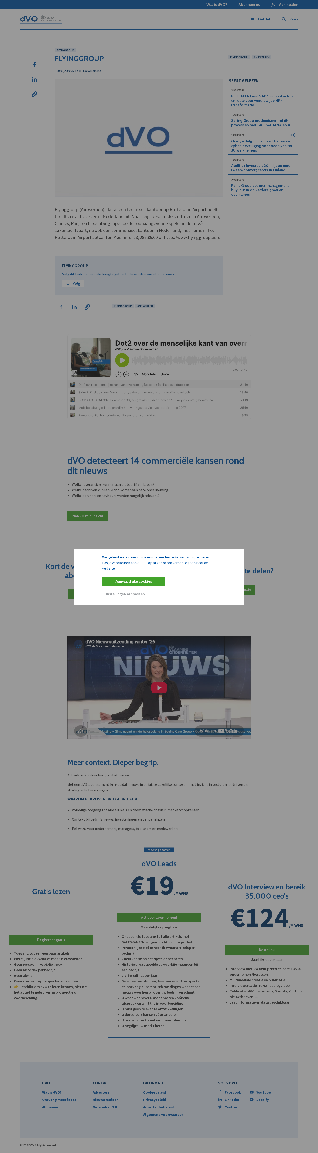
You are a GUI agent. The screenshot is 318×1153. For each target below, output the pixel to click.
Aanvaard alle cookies (133, 581)
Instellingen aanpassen (125, 594)
